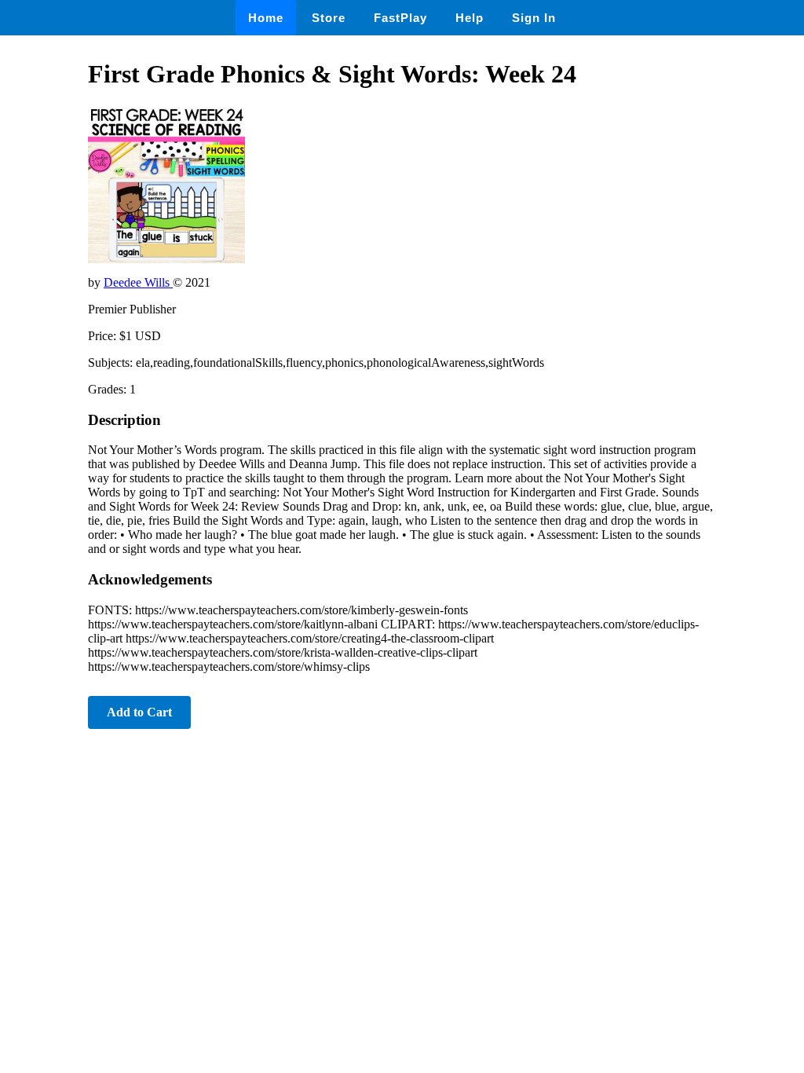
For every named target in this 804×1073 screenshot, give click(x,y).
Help (469, 17)
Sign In (534, 17)
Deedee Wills (138, 282)
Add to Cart (139, 712)
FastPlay (400, 17)
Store (328, 17)
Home (265, 17)
